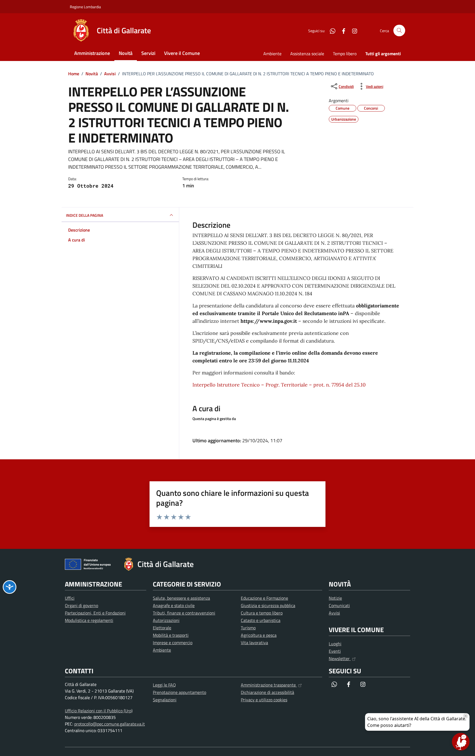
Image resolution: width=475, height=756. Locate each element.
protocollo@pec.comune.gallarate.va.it (109, 724)
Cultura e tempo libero (262, 613)
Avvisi (334, 613)
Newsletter (340, 658)
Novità (125, 53)
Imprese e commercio (172, 642)
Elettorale (162, 627)
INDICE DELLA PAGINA (84, 215)
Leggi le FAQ (164, 685)
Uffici (69, 598)
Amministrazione (92, 53)
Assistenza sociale (307, 53)
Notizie (335, 598)
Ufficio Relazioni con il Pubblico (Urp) (98, 710)
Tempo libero (345, 53)
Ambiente (272, 53)
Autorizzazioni (166, 620)
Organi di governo (81, 605)
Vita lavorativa (254, 642)
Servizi (148, 53)
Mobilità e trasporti (171, 635)
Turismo (248, 627)
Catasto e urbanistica (260, 620)
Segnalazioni (164, 699)
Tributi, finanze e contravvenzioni (184, 613)
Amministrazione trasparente (269, 685)
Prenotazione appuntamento (179, 692)
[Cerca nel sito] (399, 31)
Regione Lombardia (85, 7)
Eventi (335, 651)
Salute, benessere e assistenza (181, 598)
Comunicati (339, 605)
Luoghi (335, 643)
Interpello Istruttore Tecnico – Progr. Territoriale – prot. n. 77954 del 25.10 (279, 385)
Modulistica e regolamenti (89, 620)
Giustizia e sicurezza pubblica (268, 605)
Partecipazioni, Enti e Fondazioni (95, 613)
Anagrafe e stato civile (174, 605)
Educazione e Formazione (264, 598)
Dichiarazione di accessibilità (267, 692)
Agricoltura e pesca (259, 635)
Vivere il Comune (182, 53)
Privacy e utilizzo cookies (264, 699)
